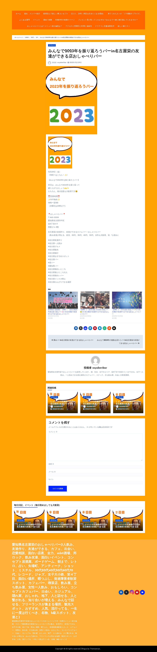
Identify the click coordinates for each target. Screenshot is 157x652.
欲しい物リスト (124, 26)
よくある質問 (24, 20)
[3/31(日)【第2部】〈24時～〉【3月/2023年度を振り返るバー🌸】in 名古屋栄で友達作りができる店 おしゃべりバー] (63, 300)
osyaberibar (62, 62)
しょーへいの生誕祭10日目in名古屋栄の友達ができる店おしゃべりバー (62, 404)
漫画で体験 (47, 20)
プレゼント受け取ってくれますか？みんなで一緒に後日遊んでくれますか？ (108, 20)
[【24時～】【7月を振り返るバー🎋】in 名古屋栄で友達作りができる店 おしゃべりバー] (127, 300)
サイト (51, 479)
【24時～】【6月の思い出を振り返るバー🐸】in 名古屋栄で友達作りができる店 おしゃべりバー (94, 312)
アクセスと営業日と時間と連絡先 (78, 26)
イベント (36, 20)
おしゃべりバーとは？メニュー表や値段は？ (44, 26)
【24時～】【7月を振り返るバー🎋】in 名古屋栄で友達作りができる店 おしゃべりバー (126, 312)
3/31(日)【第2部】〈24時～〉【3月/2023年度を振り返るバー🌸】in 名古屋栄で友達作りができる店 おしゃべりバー (62, 312)
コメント (52, 432)
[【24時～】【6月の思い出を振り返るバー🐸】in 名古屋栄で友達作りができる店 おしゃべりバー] (95, 300)
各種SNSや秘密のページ (65, 20)
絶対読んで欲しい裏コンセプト (55, 14)
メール (52, 472)
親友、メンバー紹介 (32, 14)
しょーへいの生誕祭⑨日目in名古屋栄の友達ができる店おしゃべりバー (95, 404)
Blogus (84, 649)
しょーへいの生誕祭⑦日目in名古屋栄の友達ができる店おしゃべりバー (127, 527)
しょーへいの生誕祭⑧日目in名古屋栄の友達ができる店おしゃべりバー (128, 404)
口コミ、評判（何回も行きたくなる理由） (88, 14)
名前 (51, 464)
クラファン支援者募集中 (104, 26)
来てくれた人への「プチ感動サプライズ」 (124, 14)
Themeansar (95, 649)
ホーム (18, 14)
